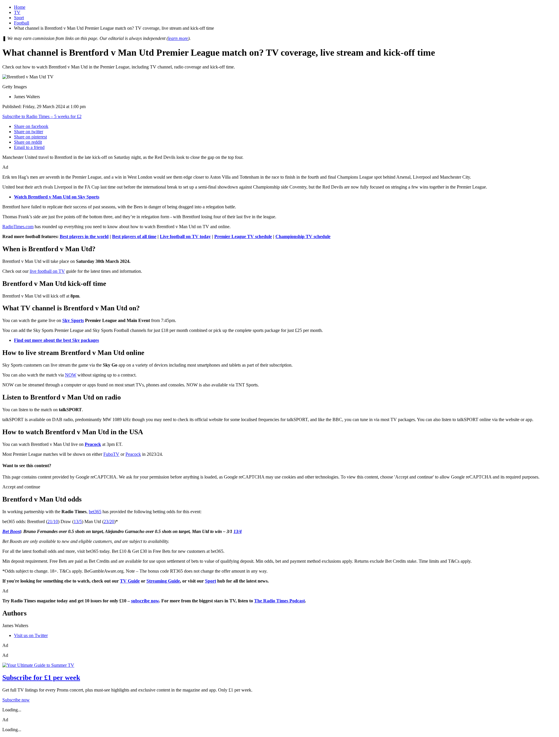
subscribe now (145, 600)
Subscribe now (16, 699)
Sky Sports (73, 320)
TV (17, 12)
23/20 (109, 521)
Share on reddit (28, 142)
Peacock (133, 454)
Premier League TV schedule (243, 236)
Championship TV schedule (302, 236)
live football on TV (47, 271)
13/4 (237, 531)
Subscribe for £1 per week (41, 677)
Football (21, 22)
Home (19, 7)
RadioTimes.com (17, 226)
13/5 (78, 521)
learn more (178, 38)
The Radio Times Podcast (279, 600)
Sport (19, 17)
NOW (70, 374)
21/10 (52, 521)
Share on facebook (31, 126)
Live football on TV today (185, 236)
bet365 (95, 511)
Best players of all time (134, 236)
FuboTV (111, 454)
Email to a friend (29, 147)
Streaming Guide (163, 580)
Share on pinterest (30, 136)
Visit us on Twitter (31, 635)
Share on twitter (28, 131)
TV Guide (130, 580)
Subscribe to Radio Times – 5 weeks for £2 (42, 116)
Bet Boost (11, 531)
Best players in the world (84, 236)
